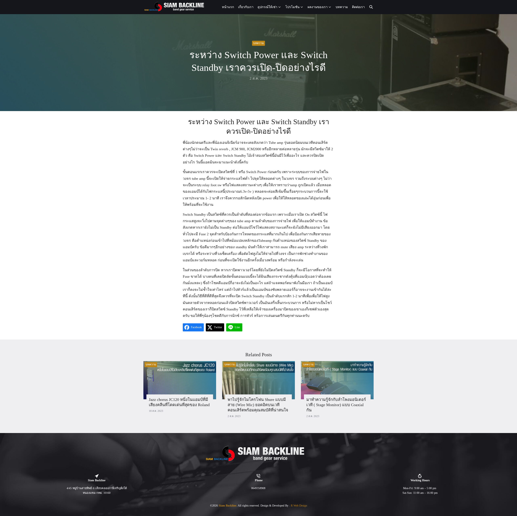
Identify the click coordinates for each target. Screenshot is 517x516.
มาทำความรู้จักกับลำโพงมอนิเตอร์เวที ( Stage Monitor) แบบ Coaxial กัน (336, 404)
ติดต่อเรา (358, 7)
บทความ (342, 7)
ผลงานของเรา (318, 7)
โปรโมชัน (292, 7)
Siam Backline (227, 505)
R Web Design (299, 505)
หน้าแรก (228, 7)
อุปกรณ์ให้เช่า (267, 7)
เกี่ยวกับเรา (245, 7)
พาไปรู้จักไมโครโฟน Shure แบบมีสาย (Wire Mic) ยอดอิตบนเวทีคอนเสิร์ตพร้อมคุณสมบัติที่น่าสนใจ (258, 404)
